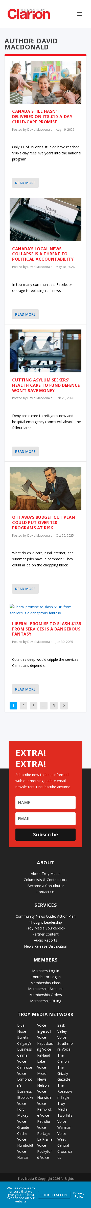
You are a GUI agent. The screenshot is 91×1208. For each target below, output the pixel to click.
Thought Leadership (45, 922)
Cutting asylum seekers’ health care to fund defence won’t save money (46, 385)
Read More (25, 182)
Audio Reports (45, 940)
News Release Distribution (45, 946)
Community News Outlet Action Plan (46, 916)
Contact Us (45, 891)
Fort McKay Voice (22, 1115)
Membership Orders (45, 994)
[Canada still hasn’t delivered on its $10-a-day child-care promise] (45, 82)
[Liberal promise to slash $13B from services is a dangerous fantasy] (45, 610)
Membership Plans (45, 982)
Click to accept (54, 1195)
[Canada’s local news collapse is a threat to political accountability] (45, 219)
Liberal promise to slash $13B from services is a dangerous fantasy (46, 629)
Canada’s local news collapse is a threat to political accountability (43, 254)
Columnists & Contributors (45, 879)
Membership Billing (45, 1000)
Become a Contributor (45, 885)
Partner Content (45, 934)
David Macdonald (40, 129)
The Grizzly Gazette (63, 1073)
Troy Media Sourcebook (45, 928)
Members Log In (45, 970)
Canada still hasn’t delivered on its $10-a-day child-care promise (42, 116)
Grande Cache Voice (23, 1133)
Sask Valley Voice (62, 1031)
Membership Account (45, 988)
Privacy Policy (78, 1195)
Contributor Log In (46, 976)
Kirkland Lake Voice (43, 1061)
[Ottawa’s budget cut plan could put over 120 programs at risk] (45, 488)
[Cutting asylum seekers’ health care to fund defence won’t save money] (45, 351)
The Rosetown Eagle (64, 1091)
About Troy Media (45, 873)
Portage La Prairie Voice (45, 1139)
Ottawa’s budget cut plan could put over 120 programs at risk (43, 522)
